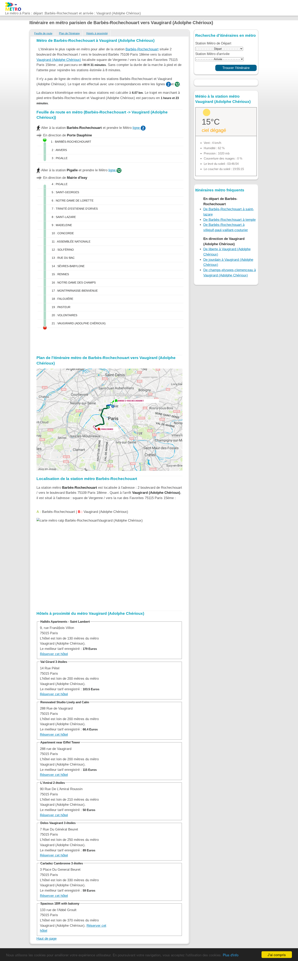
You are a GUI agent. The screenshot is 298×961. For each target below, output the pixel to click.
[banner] (73, 6)
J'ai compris (277, 954)
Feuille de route (43, 33)
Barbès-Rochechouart (142, 49)
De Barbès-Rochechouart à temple (229, 220)
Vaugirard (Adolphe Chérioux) (58, 60)
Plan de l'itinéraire (69, 33)
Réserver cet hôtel (54, 654)
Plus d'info (230, 954)
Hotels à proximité (97, 33)
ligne (137, 128)
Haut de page (46, 939)
